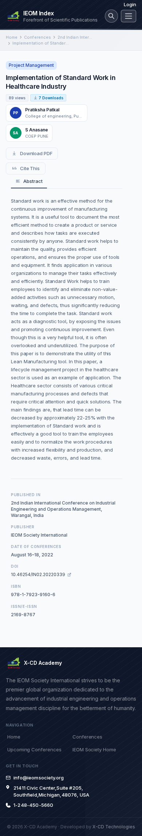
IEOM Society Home (94, 749)
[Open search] (111, 16)
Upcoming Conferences (34, 749)
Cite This (30, 168)
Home (11, 37)
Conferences (37, 37)
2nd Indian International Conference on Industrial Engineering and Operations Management (75, 37)
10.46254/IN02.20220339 (38, 574)
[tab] (29, 182)
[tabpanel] (66, 329)
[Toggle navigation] (128, 16)
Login (130, 4)
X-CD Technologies (113, 826)
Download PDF (36, 153)
